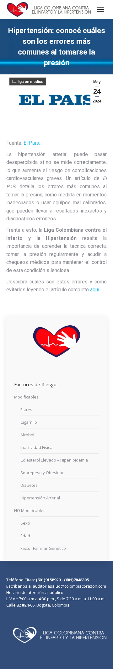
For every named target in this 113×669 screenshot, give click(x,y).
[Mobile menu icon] (100, 9)
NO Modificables (30, 510)
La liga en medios (27, 81)
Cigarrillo (28, 422)
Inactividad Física (36, 447)
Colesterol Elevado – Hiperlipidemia (54, 460)
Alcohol (27, 435)
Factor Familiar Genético (43, 548)
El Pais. (32, 143)
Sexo (25, 523)
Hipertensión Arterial (40, 498)
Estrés (26, 409)
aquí (94, 290)
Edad (25, 535)
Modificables (26, 397)
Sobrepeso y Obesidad (42, 472)
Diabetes (29, 485)
